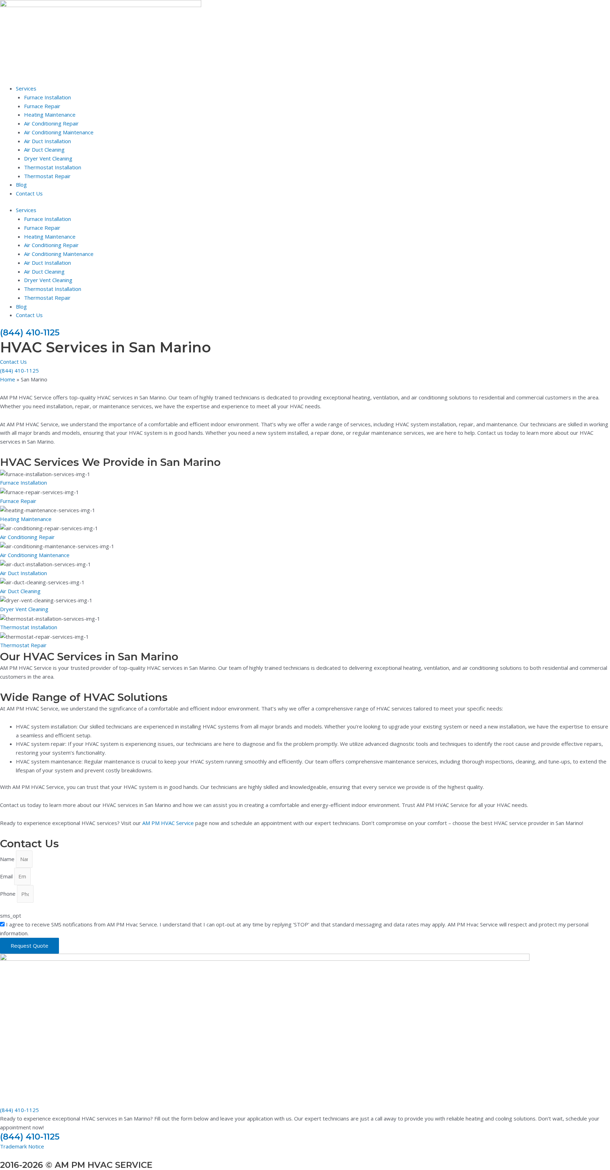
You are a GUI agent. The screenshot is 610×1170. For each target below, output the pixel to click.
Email (7, 876)
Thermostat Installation (52, 167)
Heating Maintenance (50, 114)
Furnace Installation (47, 97)
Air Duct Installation (47, 141)
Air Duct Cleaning (44, 149)
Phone (8, 893)
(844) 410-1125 (30, 332)
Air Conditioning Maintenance (59, 132)
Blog (21, 184)
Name (8, 858)
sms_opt (10, 915)
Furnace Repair (42, 106)
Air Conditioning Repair (51, 123)
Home (7, 379)
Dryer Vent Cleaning (48, 158)
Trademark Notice (22, 1146)
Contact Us (29, 193)
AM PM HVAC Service (168, 822)
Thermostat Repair (47, 176)
